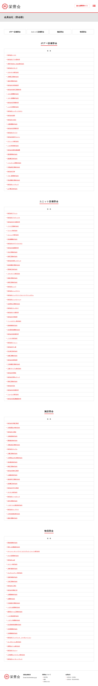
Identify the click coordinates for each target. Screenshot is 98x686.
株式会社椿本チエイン (13, 137)
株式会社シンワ (11, 286)
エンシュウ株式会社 (13, 235)
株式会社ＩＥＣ (11, 55)
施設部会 (60, 32)
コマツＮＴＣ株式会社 (13, 273)
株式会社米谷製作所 (13, 390)
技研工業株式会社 (12, 256)
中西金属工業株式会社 (13, 167)
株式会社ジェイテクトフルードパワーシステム (20, 295)
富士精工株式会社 (12, 351)
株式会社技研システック (14, 260)
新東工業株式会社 (12, 278)
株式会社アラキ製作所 (13, 59)
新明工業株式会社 (12, 282)
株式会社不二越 (11, 347)
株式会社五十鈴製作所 (13, 222)
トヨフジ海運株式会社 (13, 620)
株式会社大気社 (11, 120)
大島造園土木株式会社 (13, 427)
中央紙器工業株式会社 (13, 603)
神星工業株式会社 (12, 466)
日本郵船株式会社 (12, 633)
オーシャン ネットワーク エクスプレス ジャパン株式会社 (23, 551)
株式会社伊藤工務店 (13, 423)
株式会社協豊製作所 (13, 248)
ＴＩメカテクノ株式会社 (14, 321)
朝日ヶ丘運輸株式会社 (13, 547)
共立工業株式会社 (12, 252)
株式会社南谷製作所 (13, 334)
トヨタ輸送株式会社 (13, 616)
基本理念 (46, 677)
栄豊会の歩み (47, 681)
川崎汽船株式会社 (12, 568)
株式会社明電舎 (11, 373)
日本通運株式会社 (12, 629)
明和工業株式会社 (12, 381)
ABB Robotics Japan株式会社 (15, 64)
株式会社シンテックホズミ (14, 111)
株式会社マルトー (12, 650)
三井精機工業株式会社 (13, 364)
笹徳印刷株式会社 (12, 577)
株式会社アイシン (12, 213)
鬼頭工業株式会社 (12, 81)
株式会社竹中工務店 (13, 488)
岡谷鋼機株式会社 (12, 239)
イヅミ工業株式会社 (13, 226)
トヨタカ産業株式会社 (13, 607)
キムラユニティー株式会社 (14, 573)
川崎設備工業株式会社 (13, 445)
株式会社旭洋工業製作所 (14, 89)
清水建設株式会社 (12, 462)
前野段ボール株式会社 (13, 646)
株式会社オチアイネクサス (14, 243)
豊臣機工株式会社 (12, 158)
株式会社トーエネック (13, 496)
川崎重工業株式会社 (13, 76)
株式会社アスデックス (13, 217)
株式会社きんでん (12, 449)
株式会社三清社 (11, 586)
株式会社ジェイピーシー (14, 299)
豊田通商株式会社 (12, 154)
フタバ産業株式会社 (13, 176)
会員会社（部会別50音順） (73, 679)
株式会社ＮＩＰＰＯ (13, 509)
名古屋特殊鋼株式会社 (13, 329)
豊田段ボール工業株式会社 (14, 611)
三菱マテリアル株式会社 (14, 368)
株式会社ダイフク (12, 132)
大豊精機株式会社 (12, 124)
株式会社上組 (11, 560)
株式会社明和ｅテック (13, 377)
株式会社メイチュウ (13, 184)
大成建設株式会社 (12, 475)
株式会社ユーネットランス (14, 659)
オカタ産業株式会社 (13, 555)
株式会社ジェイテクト (13, 291)
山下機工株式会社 (12, 189)
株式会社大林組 (11, 432)
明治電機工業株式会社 (13, 180)
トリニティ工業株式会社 (14, 163)
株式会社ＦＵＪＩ (12, 342)
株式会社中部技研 (12, 317)
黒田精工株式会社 (12, 269)
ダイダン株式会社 (12, 492)
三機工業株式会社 (12, 453)
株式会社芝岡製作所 (13, 102)
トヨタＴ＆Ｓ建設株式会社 (14, 505)
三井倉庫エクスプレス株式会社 (16, 655)
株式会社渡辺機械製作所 (14, 398)
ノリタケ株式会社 (12, 338)
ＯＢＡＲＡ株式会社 (13, 72)
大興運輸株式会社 (12, 594)
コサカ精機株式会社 (13, 94)
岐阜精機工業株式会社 (13, 265)
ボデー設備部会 (15, 32)
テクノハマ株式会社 (13, 141)
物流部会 (83, 32)
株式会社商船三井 (12, 590)
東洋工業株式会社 (12, 501)
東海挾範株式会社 (12, 325)
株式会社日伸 (11, 171)
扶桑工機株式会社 (12, 355)
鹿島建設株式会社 (12, 440)
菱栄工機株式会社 (12, 518)
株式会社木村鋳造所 (13, 85)
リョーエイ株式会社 (13, 394)
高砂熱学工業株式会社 (13, 479)
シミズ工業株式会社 (13, 107)
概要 (45, 679)
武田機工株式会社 (12, 483)
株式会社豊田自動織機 (13, 150)
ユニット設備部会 (37, 32)
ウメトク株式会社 (12, 230)
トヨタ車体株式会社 (13, 145)
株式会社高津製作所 (13, 128)
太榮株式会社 (11, 599)
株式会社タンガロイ (13, 308)
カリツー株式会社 (12, 564)
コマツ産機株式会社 (13, 98)
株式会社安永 (11, 385)
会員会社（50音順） (71, 677)
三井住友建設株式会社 (13, 514)
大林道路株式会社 (12, 436)
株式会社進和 (11, 115)
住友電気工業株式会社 (13, 304)
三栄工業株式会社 (12, 581)
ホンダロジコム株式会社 (14, 642)
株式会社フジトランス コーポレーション (19, 637)
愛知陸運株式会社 (12, 542)
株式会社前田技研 (12, 360)
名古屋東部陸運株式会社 (14, 624)
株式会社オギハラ (12, 68)
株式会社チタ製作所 (13, 312)
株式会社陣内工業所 (13, 470)
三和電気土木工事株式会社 (14, 458)
